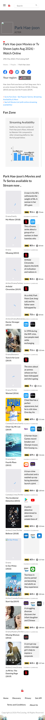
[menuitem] (5, 699)
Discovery (16, 698)
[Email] (23, 72)
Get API (38, 698)
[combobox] (24, 78)
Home (5, 64)
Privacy (28, 698)
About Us (34, 705)
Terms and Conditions (16, 705)
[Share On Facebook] (5, 72)
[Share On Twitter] (17, 72)
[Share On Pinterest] (11, 72)
